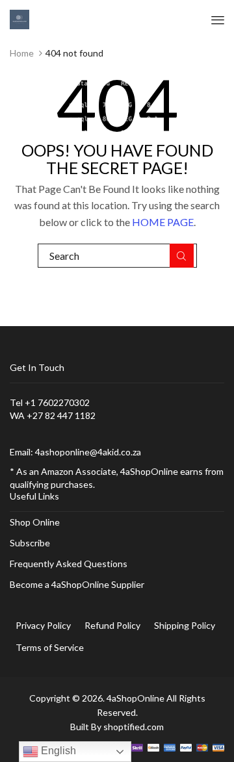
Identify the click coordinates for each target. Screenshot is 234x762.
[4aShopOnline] (19, 18)
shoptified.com (133, 726)
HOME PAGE (163, 222)
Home (22, 52)
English (57, 750)
